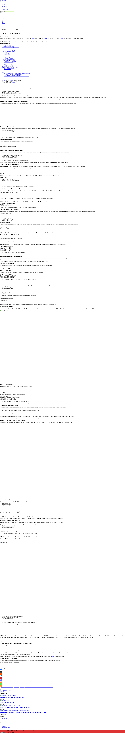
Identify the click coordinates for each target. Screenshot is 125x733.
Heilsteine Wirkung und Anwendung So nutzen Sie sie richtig (15, 707)
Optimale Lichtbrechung (8, 58)
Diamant (61, 38)
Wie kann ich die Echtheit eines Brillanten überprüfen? (13, 78)
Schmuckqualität (42, 687)
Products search (2, 11)
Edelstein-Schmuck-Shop (6, 727)
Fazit (3, 71)
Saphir (3, 20)
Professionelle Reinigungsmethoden (10, 64)
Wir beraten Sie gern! (5, 6)
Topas (3, 21)
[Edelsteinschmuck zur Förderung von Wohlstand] (8, 695)
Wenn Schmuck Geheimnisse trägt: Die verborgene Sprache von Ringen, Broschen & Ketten (23, 712)
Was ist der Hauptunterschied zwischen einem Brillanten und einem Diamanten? (17, 73)
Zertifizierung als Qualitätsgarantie (10, 61)
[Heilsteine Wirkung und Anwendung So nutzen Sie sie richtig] (10, 705)
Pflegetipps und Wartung (6, 63)
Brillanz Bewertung (11, 687)
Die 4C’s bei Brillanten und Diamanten (8, 51)
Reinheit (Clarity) (7, 54)
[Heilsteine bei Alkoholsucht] (4, 700)
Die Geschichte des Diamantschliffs (8, 46)
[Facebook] (1, 670)
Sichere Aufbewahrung (8, 65)
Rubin (3, 19)
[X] (1, 672)
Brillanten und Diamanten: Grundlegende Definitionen (10, 47)
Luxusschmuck (33, 687)
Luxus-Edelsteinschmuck (4, 9)
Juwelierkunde (28, 687)
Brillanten (46, 38)
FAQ (3, 72)
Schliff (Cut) (6, 52)
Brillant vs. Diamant (4, 687)
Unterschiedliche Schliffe (49, 687)
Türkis (3, 18)
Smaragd (3, 25)
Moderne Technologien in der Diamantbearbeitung (10, 67)
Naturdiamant (38, 687)
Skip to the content (3, 0)
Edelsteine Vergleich (23, 687)
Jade (2, 22)
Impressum (3, 724)
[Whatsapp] (1, 684)
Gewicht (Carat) (7, 55)
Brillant (3, 17)
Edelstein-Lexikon (5, 3)
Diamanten (33, 38)
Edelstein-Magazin (5, 718)
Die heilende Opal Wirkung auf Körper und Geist (7, 690)
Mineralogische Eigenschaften (9, 49)
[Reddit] (1, 674)
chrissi (8, 35)
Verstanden (3, 732)
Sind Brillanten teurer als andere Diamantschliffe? (12, 75)
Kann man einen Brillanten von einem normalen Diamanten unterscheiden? (16, 76)
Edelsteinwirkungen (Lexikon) (6, 719)
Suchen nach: (4, 29)
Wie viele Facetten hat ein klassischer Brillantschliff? (13, 74)
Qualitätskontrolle (7, 69)
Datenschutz (4, 726)
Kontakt (3, 725)
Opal (2, 26)
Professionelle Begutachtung (9, 62)
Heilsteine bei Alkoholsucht (7, 702)
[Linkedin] (1, 676)
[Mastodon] (1, 680)
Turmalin (3, 23)
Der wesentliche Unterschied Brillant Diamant (9, 50)
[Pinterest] (1, 678)
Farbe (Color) (6, 53)
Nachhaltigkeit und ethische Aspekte (8, 66)
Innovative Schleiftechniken (9, 68)
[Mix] (1, 682)
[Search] (1, 12)
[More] (1, 686)
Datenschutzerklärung (10, 732)
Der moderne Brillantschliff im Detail (8, 56)
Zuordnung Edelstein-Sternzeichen (7, 720)
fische (53, 656)
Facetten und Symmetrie (8, 57)
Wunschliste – (4, 4)
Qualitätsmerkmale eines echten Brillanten (8, 60)
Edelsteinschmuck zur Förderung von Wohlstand (12, 697)
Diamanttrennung (16, 687)
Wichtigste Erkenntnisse (8, 45)
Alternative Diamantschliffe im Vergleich (8, 59)
